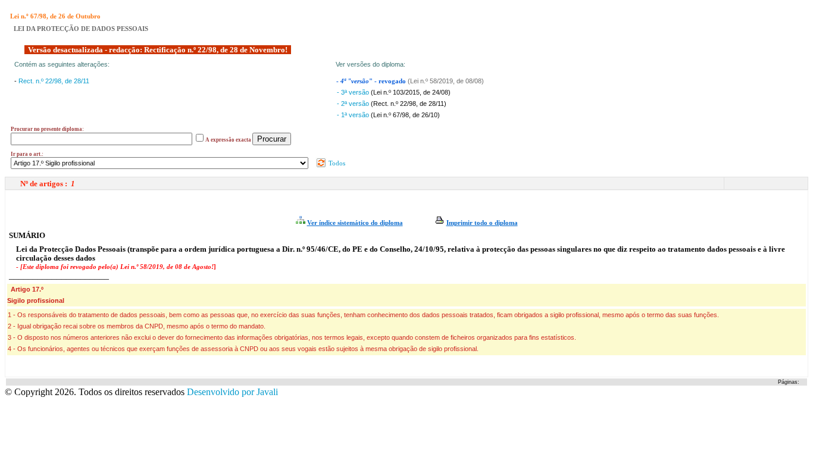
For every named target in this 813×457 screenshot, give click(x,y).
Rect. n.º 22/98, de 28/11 (53, 80)
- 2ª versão (354, 103)
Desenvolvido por (232, 392)
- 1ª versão (354, 114)
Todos (336, 163)
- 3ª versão (354, 92)
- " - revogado (372, 81)
